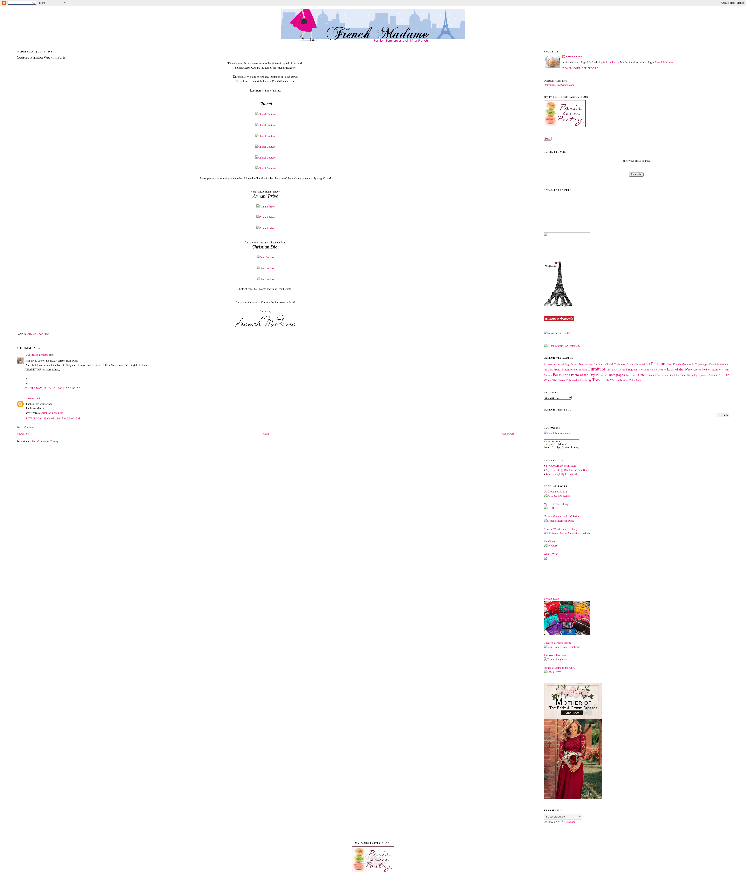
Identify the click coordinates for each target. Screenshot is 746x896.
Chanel (32, 334)
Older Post (508, 433)
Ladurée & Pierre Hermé (557, 642)
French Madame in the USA (559, 667)
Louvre (697, 369)
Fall (648, 364)
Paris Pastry (575, 56)
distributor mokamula (51, 412)
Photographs (616, 375)
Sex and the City (670, 375)
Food (669, 364)
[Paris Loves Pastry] (565, 126)
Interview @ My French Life (562, 474)
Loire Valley (650, 369)
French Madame (664, 62)
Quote (640, 375)
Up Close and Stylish (555, 491)
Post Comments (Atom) (45, 441)
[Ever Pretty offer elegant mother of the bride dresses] (573, 798)
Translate (570, 821)
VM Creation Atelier (36, 354)
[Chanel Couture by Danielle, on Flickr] (265, 114)
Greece (621, 369)
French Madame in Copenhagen (690, 364)
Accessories (550, 364)
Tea (721, 375)
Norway (548, 375)
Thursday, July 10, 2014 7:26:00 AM (53, 388)
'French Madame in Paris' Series (561, 516)
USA (607, 380)
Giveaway (612, 369)
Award (560, 364)
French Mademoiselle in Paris (570, 369)
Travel (598, 379)
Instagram (631, 369)
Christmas (619, 364)
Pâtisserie (601, 375)
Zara (638, 380)
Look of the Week (679, 369)
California (599, 364)
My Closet (549, 541)
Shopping (692, 375)
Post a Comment (26, 427)
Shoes (683, 375)
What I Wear (629, 380)
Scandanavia (653, 375)
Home (266, 433)
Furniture (596, 369)
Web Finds (616, 380)
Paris (557, 374)
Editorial (640, 364)
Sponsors (703, 375)
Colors (630, 364)
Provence (631, 375)
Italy (640, 369)
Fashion (44, 334)
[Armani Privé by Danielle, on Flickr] (265, 206)
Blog (581, 364)
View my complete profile (580, 68)
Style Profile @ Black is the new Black (567, 470)
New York (724, 369)
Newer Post (23, 433)
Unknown (30, 398)
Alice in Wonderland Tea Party (561, 529)
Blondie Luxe (551, 598)
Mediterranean (710, 369)
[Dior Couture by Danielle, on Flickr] (265, 257)
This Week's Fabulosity (578, 380)
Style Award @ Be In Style (561, 465)
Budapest (589, 364)
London (662, 369)
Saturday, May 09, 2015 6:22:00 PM (52, 418)
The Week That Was (555, 655)
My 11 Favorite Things (556, 504)
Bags (567, 364)
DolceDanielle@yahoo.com (559, 84)
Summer (713, 375)
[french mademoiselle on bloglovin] (558, 305)
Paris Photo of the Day (579, 375)
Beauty (574, 364)
